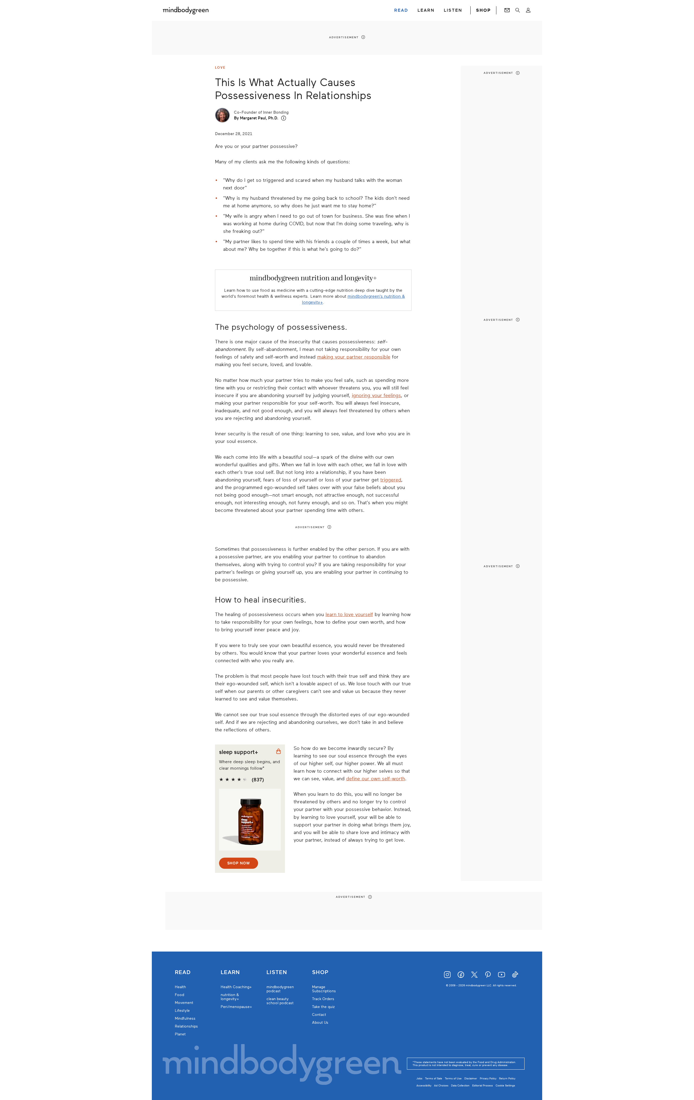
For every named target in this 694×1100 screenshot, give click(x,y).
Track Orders (323, 999)
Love (220, 67)
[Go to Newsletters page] (507, 10)
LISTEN (453, 10)
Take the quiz (323, 1007)
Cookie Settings (505, 1085)
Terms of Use (453, 1078)
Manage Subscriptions (324, 989)
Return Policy (507, 1078)
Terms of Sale (433, 1078)
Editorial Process (482, 1085)
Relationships (186, 1026)
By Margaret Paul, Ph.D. (256, 118)
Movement (184, 1003)
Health (180, 987)
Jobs (419, 1078)
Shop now (238, 863)
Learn (230, 972)
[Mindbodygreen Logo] (186, 10)
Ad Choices (441, 1085)
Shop (320, 972)
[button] (283, 118)
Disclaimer (470, 1078)
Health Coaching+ (236, 987)
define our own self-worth (375, 778)
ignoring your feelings (376, 395)
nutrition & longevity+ (230, 997)
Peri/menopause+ (236, 1007)
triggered (390, 480)
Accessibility (423, 1085)
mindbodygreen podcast (280, 989)
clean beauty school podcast (280, 1001)
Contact (319, 1015)
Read (183, 972)
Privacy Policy (488, 1078)
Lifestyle (182, 1011)
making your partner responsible (353, 357)
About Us (320, 1022)
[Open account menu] (528, 10)
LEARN (426, 10)
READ (401, 10)
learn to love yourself (349, 614)
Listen (276, 972)
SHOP (483, 10)
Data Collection (460, 1085)
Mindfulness (185, 1018)
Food (179, 995)
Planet (180, 1034)
